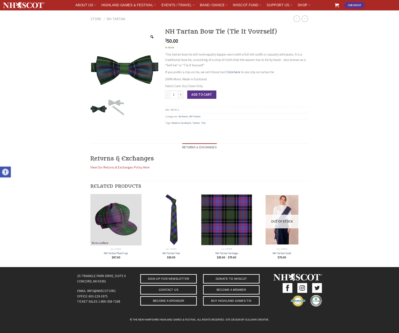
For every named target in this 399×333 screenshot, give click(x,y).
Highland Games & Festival (127, 5)
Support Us (278, 5)
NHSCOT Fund (246, 5)
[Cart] (337, 5)
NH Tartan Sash (282, 253)
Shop (302, 5)
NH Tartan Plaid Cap (116, 253)
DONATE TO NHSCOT (231, 278)
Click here (233, 72)
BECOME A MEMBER (231, 289)
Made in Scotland (181, 123)
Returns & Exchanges (199, 147)
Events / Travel (176, 5)
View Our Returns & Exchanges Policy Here (120, 167)
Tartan (196, 123)
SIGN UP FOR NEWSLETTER (168, 278)
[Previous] (90, 230)
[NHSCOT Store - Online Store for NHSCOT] (24, 5)
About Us (84, 5)
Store (95, 18)
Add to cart (201, 94)
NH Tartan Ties (171, 253)
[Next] (307, 230)
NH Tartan (116, 18)
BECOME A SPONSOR (168, 300)
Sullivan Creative (256, 319)
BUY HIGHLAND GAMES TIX (231, 300)
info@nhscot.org (101, 291)
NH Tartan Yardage (227, 253)
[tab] (199, 147)
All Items (183, 116)
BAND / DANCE (212, 5)
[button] (5, 172)
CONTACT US (168, 289)
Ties (203, 123)
